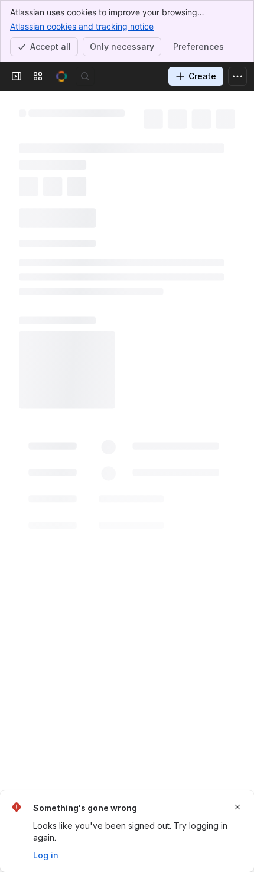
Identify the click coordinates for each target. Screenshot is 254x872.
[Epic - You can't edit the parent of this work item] (139, 110)
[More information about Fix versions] (82, 432)
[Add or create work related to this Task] (30, 208)
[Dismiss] (237, 807)
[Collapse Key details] (12, 237)
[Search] (85, 76)
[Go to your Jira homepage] (61, 76)
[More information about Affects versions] (100, 387)
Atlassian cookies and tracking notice (82, 26)
